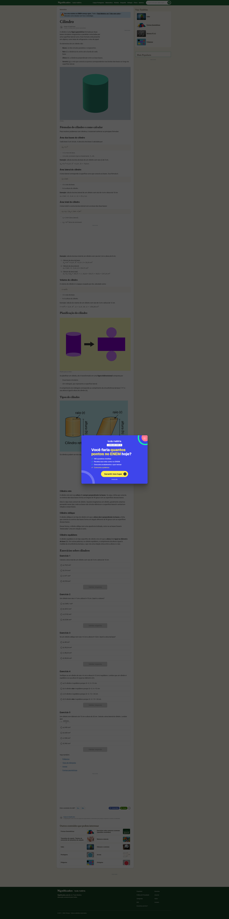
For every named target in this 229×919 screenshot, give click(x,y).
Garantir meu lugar (113, 474)
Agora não (114, 479)
